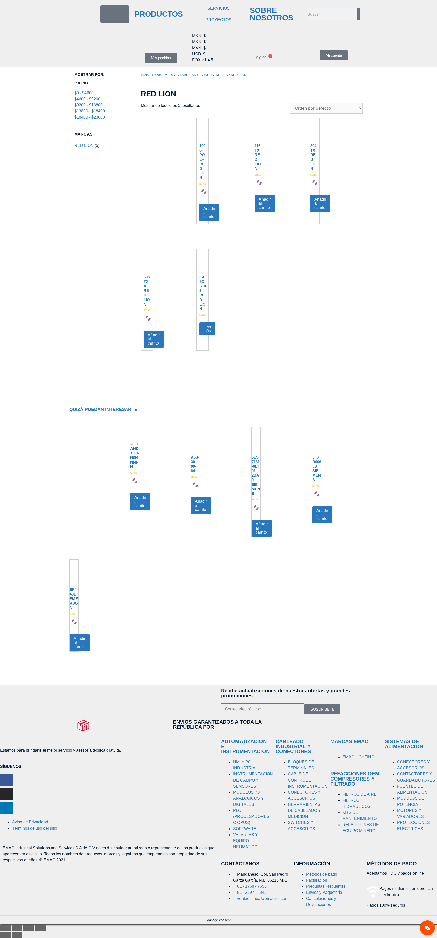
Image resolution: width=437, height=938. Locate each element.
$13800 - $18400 (89, 111)
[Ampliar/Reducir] (5, 928)
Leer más (207, 329)
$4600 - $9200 (87, 99)
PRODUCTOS (159, 14)
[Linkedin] (6, 808)
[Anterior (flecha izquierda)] (5, 935)
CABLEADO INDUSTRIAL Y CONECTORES (293, 746)
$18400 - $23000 (89, 117)
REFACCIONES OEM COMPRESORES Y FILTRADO (354, 779)
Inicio (145, 75)
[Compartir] (28, 928)
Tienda (157, 75)
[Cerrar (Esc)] (40, 928)
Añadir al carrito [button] (209, 212)
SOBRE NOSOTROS (271, 14)
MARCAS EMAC (349, 741)
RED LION (84, 145)
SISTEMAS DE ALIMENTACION (404, 744)
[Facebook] (6, 780)
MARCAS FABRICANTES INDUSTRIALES (196, 75)
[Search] (358, 14)
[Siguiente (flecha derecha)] (17, 935)
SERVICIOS (218, 8)
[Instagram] (6, 794)
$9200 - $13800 (88, 105)
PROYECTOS (218, 20)
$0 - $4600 (84, 93)
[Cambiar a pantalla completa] (17, 928)
